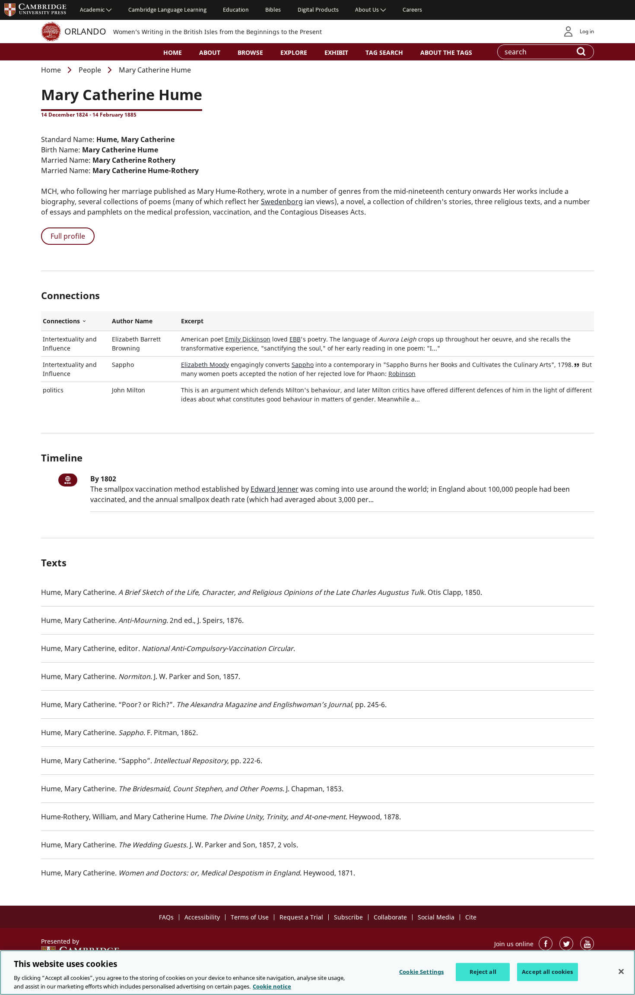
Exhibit (336, 52)
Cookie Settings (421, 972)
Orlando (85, 31)
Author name (132, 321)
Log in (587, 31)
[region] (317, 972)
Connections (75, 321)
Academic (92, 9)
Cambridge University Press (35, 9)
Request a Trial (301, 917)
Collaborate (390, 917)
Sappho (303, 364)
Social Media (436, 917)
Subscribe (348, 917)
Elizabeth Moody (205, 364)
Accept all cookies (547, 972)
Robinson (402, 374)
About (209, 52)
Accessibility (202, 917)
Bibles (273, 9)
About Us (367, 9)
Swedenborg (282, 201)
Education (236, 9)
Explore (293, 52)
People (90, 70)
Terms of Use (250, 917)
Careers (412, 9)
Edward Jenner (274, 489)
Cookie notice (272, 986)
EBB (295, 339)
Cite (470, 917)
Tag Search (384, 52)
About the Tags (446, 52)
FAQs (166, 917)
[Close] (621, 971)
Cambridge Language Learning (167, 9)
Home (172, 52)
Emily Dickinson (247, 339)
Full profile (68, 236)
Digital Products (318, 9)
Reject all (483, 972)
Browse (250, 52)
